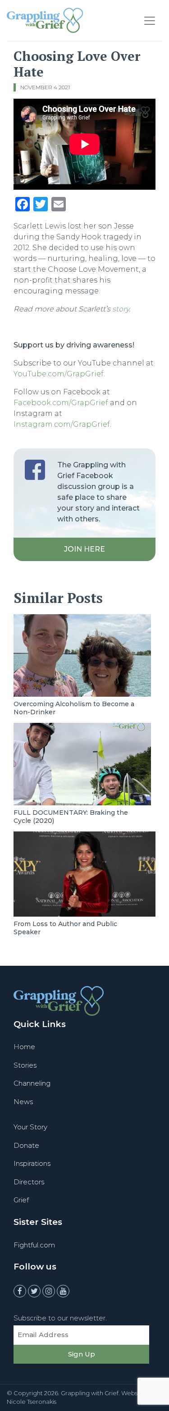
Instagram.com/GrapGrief (62, 424)
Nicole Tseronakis (31, 1401)
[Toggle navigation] (149, 21)
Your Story (30, 1127)
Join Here (84, 549)
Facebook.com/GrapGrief (61, 402)
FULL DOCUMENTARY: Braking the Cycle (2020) (71, 816)
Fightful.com (34, 1245)
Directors (29, 1182)
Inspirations (32, 1163)
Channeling (32, 1083)
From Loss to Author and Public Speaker (65, 928)
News (23, 1101)
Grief (21, 1200)
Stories (25, 1065)
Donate (26, 1145)
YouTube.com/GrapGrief (59, 374)
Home (24, 1046)
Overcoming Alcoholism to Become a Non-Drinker (74, 708)
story (120, 309)
